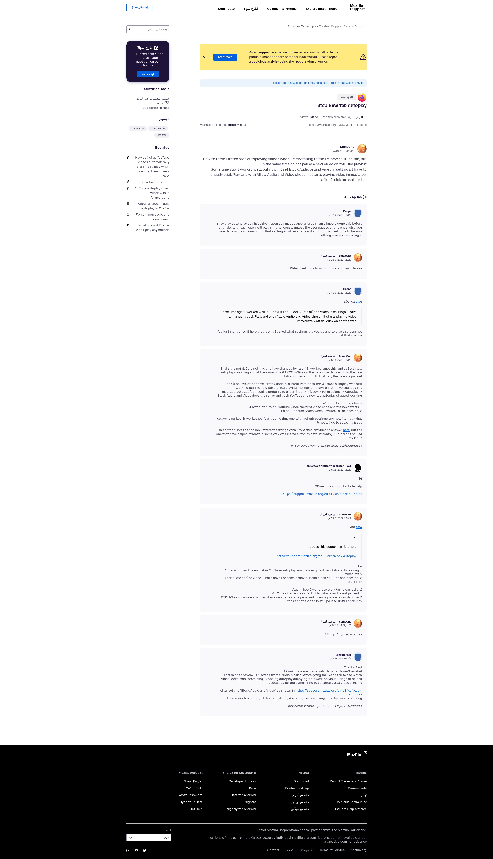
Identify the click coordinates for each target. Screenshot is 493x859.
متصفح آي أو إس (298, 802)
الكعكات (290, 850)
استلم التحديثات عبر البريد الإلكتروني (153, 100)
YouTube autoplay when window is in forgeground (151, 193)
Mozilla (357, 754)
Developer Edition (242, 781)
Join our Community (351, 802)
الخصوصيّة (307, 850)
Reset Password (190, 795)
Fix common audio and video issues (152, 217)
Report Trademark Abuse (348, 781)
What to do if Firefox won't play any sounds (152, 228)
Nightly (250, 802)
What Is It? (194, 788)
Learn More (225, 57)
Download (301, 781)
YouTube (136, 850)
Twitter (144, 850)
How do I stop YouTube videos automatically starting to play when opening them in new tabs (152, 167)
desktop (161, 135)
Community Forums (282, 9)
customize (138, 128)
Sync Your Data (191, 802)
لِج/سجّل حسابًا (139, 7)
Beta (252, 788)
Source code (357, 788)
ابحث (130, 29)
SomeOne (347, 147)
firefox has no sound (153, 182)
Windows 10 (158, 128)
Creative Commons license (347, 841)
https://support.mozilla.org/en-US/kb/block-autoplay (322, 494)
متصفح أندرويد (300, 795)
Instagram (127, 850)
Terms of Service (332, 850)
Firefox (324, 26)
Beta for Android (243, 795)
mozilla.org (358, 850)
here (346, 430)
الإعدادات (343, 125)
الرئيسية (360, 26)
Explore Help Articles (321, 9)
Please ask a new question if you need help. (300, 83)
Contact (273, 850)
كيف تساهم (148, 74)
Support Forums (342, 26)
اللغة (168, 830)
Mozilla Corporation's (283, 830)
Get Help (196, 809)
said (359, 301)
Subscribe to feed (156, 108)
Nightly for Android (241, 809)
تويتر (364, 795)
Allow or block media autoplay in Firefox (153, 206)
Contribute (226, 9)
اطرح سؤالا (251, 9)
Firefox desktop (297, 788)
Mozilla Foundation (352, 830)
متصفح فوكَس (300, 809)
